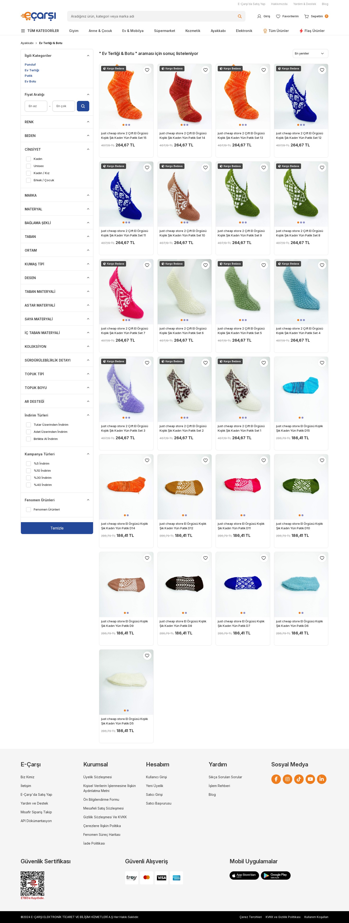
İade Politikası (94, 843)
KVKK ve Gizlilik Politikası (283, 917)
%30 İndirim (42, 478)
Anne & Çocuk (100, 31)
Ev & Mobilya (133, 31)
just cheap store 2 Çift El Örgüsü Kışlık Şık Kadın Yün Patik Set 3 (124, 428)
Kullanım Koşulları (316, 917)
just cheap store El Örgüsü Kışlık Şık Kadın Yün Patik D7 (241, 623)
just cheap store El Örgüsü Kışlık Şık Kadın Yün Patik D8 (183, 623)
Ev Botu (30, 81)
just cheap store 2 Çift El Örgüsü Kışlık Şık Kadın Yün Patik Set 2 (183, 428)
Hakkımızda (279, 4)
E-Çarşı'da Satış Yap (251, 4)
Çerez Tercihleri (251, 917)
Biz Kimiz (27, 777)
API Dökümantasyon (36, 821)
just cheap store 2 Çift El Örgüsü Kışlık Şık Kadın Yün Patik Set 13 (241, 135)
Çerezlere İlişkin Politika (102, 826)
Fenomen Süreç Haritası (101, 835)
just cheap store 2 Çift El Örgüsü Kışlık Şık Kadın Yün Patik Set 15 (124, 135)
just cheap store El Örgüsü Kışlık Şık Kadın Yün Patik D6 (299, 623)
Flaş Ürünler (315, 31)
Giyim (73, 31)
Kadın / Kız (41, 173)
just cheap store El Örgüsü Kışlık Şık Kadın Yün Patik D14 (124, 526)
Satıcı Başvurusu (158, 803)
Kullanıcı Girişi (156, 777)
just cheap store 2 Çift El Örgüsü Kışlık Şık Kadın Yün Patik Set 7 (124, 330)
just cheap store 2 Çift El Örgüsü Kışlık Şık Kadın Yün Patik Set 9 (241, 233)
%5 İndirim (41, 463)
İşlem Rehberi (219, 786)
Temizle (57, 528)
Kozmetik (192, 31)
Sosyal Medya (289, 764)
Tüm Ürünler (279, 31)
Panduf (30, 64)
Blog (325, 4)
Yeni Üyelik (154, 786)
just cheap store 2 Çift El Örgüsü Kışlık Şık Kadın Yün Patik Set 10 (183, 233)
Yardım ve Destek (34, 803)
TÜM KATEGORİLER (43, 31)
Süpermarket (164, 31)
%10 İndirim (42, 470)
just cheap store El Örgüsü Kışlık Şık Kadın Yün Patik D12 (183, 526)
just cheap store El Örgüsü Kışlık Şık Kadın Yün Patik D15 (299, 428)
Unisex (38, 166)
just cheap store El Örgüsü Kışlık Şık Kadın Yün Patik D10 (299, 526)
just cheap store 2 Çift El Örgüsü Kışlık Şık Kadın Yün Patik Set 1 (241, 428)
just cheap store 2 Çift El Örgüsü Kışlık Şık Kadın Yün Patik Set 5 (241, 330)
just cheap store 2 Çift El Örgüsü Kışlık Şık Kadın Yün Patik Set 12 (299, 135)
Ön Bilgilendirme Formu (101, 799)
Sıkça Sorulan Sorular (225, 777)
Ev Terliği (32, 70)
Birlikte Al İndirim (45, 439)
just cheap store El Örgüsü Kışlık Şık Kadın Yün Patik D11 (241, 526)
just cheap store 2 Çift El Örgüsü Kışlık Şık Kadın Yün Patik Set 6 (183, 330)
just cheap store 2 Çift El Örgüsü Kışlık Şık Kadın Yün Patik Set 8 (299, 233)
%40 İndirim (43, 485)
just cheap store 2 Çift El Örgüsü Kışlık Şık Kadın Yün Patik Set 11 (124, 233)
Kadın (38, 159)
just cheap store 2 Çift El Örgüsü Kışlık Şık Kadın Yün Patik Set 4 (299, 330)
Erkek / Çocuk (44, 180)
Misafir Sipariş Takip (36, 812)
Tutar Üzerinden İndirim (51, 424)
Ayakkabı (218, 31)
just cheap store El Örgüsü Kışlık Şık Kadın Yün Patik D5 (124, 721)
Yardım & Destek (304, 4)
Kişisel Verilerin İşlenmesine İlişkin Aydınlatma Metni (109, 788)
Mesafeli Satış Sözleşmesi (103, 808)
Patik (29, 75)
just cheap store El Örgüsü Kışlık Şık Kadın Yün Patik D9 (124, 623)
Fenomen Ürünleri (47, 509)
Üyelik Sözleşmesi (97, 777)
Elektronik (244, 31)
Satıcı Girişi (154, 794)
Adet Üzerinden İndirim (50, 432)
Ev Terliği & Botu (50, 43)
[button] (123, 125)
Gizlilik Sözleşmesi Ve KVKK (105, 817)
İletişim (26, 786)
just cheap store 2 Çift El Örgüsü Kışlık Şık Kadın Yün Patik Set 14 (183, 135)
